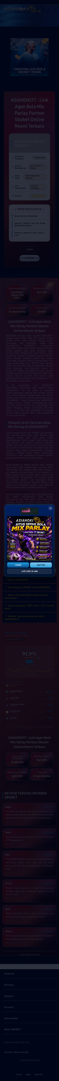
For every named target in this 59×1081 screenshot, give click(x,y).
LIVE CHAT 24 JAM (30, 571)
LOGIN (18, 565)
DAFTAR (41, 565)
